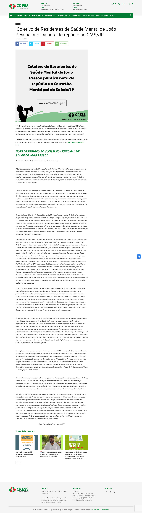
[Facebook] (126, 4)
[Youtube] (132, 4)
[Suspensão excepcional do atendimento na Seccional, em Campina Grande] (26, 442)
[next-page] (20, 462)
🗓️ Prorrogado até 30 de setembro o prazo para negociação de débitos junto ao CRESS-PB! (51, 454)
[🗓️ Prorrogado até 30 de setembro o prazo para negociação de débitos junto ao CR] (51, 442)
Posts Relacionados (25, 431)
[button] (131, 15)
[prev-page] (16, 462)
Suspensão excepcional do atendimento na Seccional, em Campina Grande (24, 454)
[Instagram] (129, 4)
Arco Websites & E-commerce (100, 510)
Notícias (18, 24)
